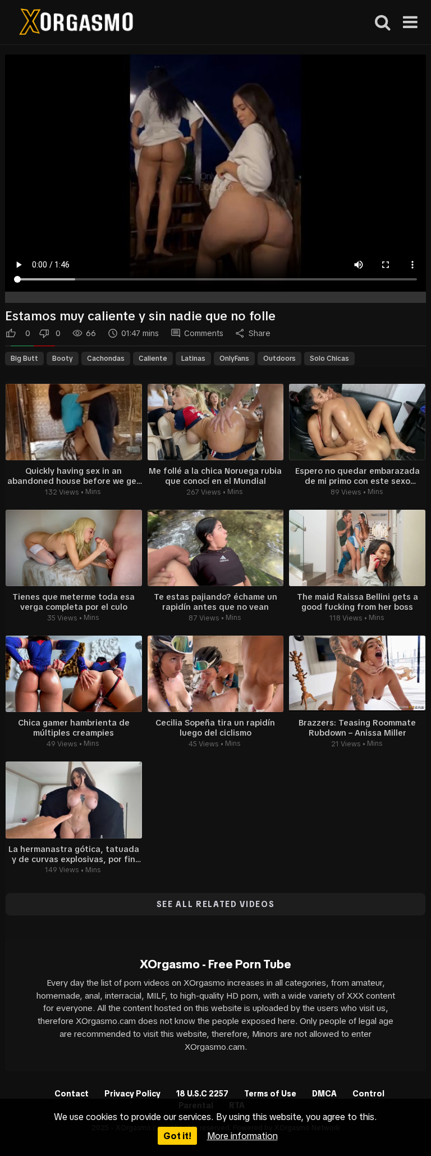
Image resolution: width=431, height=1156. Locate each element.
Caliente (153, 358)
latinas (193, 358)
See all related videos (216, 904)
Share (259, 333)
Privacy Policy (132, 1093)
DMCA (324, 1093)
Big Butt (24, 358)
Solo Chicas (329, 358)
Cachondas (106, 358)
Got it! (177, 1136)
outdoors (279, 358)
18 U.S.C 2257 (202, 1093)
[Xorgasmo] (76, 23)
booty (62, 358)
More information (242, 1136)
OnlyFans (234, 358)
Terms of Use (270, 1093)
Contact (71, 1093)
